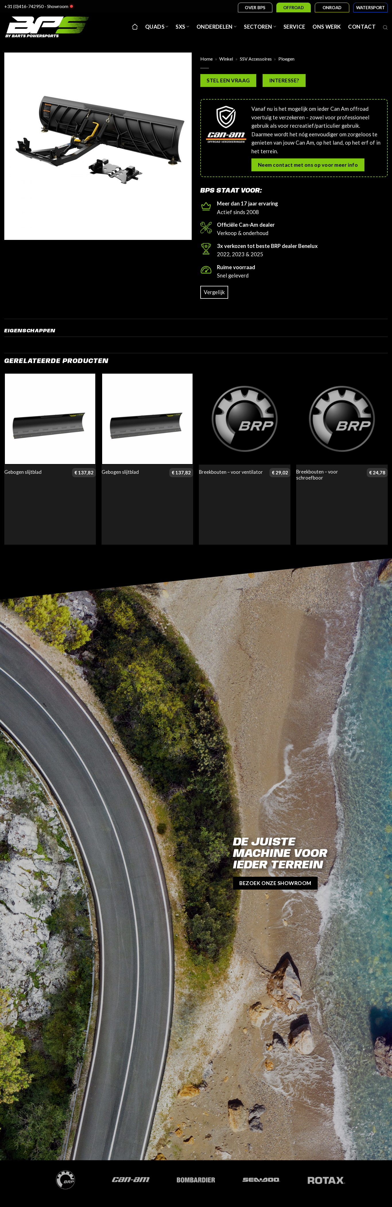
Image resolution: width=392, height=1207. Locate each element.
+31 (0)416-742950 (24, 6)
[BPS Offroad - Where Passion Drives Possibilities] (54, 26)
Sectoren (258, 27)
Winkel (226, 58)
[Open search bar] (385, 26)
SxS (180, 27)
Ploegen (286, 58)
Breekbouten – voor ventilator (231, 472)
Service (294, 27)
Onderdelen (215, 27)
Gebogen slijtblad (23, 472)
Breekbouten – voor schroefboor (317, 475)
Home (206, 58)
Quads (154, 27)
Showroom (57, 6)
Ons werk (327, 27)
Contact (362, 27)
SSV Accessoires (256, 58)
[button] (12, 232)
